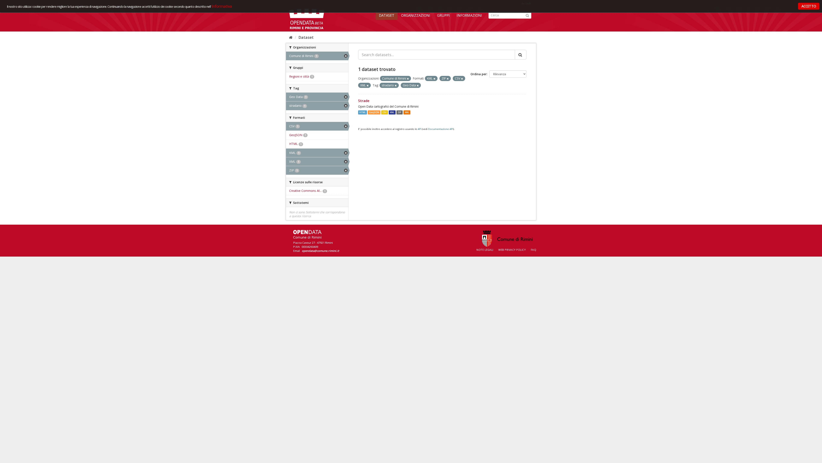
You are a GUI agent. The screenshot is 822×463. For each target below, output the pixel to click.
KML (392, 112)
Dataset (386, 15)
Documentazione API (440, 129)
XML (407, 112)
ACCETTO (808, 6)
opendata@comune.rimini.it (320, 251)
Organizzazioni (415, 15)
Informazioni (469, 15)
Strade (363, 100)
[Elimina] (408, 78)
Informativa (222, 6)
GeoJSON (374, 112)
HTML (362, 112)
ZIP (399, 112)
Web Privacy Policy (512, 250)
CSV (384, 112)
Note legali (485, 250)
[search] (520, 55)
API (419, 129)
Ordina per (479, 74)
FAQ (533, 250)
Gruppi (443, 15)
